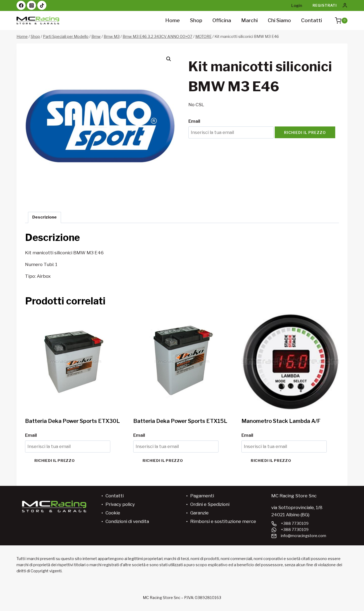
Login (296, 5)
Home (172, 20)
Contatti (311, 20)
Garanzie (199, 512)
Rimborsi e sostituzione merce (223, 521)
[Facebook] (21, 5)
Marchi (249, 20)
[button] (168, 59)
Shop (196, 20)
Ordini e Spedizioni (209, 504)
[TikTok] (41, 5)
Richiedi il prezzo (305, 132)
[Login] (344, 5)
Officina (221, 20)
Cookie (113, 512)
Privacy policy (120, 504)
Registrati (325, 5)
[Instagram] (31, 5)
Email (194, 121)
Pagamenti (202, 495)
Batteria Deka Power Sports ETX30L (72, 421)
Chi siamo (279, 20)
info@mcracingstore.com (303, 535)
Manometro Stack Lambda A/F (281, 421)
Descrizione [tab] (44, 217)
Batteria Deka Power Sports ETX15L (180, 421)
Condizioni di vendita (127, 521)
